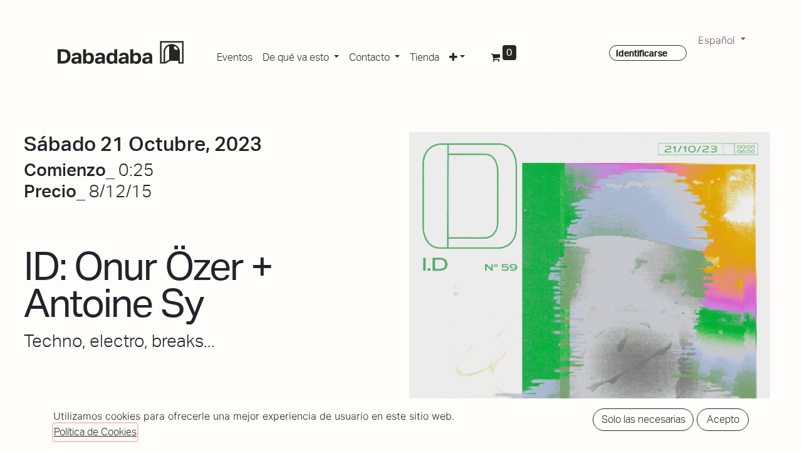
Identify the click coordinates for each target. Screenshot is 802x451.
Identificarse (641, 53)
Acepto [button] (723, 419)
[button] (457, 55)
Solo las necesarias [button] (643, 419)
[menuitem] (235, 55)
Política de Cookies (95, 432)
